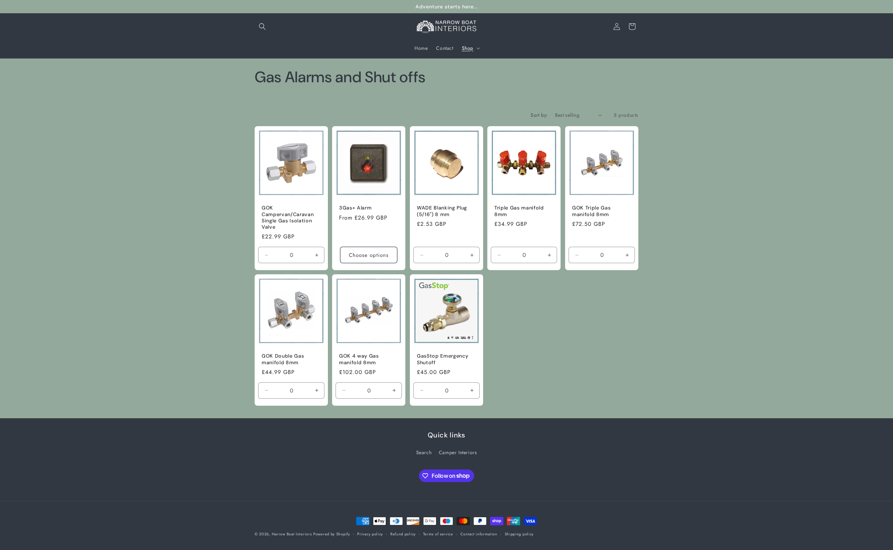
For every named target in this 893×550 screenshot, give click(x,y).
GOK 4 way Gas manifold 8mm (359, 359)
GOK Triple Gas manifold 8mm (591, 211)
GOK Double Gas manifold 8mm (283, 359)
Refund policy (403, 533)
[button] (262, 26)
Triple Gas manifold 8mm (519, 211)
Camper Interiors (458, 452)
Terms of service (438, 533)
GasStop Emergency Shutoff (442, 359)
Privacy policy (370, 533)
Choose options (369, 255)
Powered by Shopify (331, 534)
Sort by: (539, 115)
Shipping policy (519, 533)
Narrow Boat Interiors (292, 534)
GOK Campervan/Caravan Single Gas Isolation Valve (288, 217)
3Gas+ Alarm (355, 208)
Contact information (478, 533)
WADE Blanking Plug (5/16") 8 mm (442, 211)
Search (424, 452)
